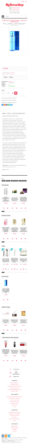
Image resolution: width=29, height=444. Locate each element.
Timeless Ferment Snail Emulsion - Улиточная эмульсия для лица (23, 229)
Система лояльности (14, 401)
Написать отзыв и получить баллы (18, 113)
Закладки (14, 429)
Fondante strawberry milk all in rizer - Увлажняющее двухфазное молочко (5, 230)
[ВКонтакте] (2, 105)
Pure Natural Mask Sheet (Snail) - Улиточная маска (23, 321)
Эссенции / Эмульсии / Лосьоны (19, 23)
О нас (14, 406)
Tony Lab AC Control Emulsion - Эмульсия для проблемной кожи (5, 290)
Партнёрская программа (14, 418)
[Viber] (6, 105)
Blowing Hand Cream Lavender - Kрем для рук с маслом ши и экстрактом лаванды (5, 352)
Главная (4, 23)
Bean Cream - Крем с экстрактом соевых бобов (23, 260)
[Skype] (10, 105)
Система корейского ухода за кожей (14, 396)
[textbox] (16, 16)
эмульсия (8, 180)
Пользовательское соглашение (14, 386)
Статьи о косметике (14, 400)
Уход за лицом (9, 23)
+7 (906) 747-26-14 (15, 7)
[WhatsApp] (8, 105)
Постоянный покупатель (22, 1)
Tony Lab (3, 180)
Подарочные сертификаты (14, 413)
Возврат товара (14, 391)
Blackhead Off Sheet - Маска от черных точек (14, 321)
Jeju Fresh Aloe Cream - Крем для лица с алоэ (15, 199)
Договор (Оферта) (14, 382)
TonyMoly (10, 81)
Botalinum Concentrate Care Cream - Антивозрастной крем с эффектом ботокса (6, 200)
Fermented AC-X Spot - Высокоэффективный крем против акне (23, 351)
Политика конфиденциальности (14, 389)
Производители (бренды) (14, 412)
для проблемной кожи (22, 180)
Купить (4, 208)
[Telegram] (12, 105)
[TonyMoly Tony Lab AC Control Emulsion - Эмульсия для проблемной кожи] (14, 42)
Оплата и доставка (14, 387)
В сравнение (8, 269)
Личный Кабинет (14, 426)
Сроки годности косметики (14, 398)
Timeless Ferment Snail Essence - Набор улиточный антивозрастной (14, 229)
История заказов (14, 427)
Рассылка (14, 431)
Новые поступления (14, 415)
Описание (4, 113)
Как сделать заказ (14, 384)
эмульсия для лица (14, 180)
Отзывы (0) (9, 113)
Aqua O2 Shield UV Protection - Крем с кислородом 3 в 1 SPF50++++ (14, 260)
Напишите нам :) (16, 376)
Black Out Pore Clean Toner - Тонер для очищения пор (14, 351)
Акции (14, 420)
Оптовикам (14, 417)
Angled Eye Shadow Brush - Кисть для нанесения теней (5, 260)
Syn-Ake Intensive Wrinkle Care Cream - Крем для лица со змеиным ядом (23, 199)
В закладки (12, 93)
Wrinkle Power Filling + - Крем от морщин (6, 321)
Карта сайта (14, 404)
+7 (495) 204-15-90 (15, 9)
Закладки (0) (23, 1)
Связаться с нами (14, 403)
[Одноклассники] (4, 105)
